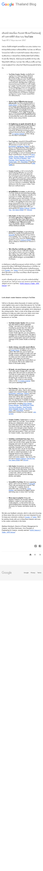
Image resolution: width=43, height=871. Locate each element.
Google (26, 573)
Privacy (33, 573)
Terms (39, 573)
